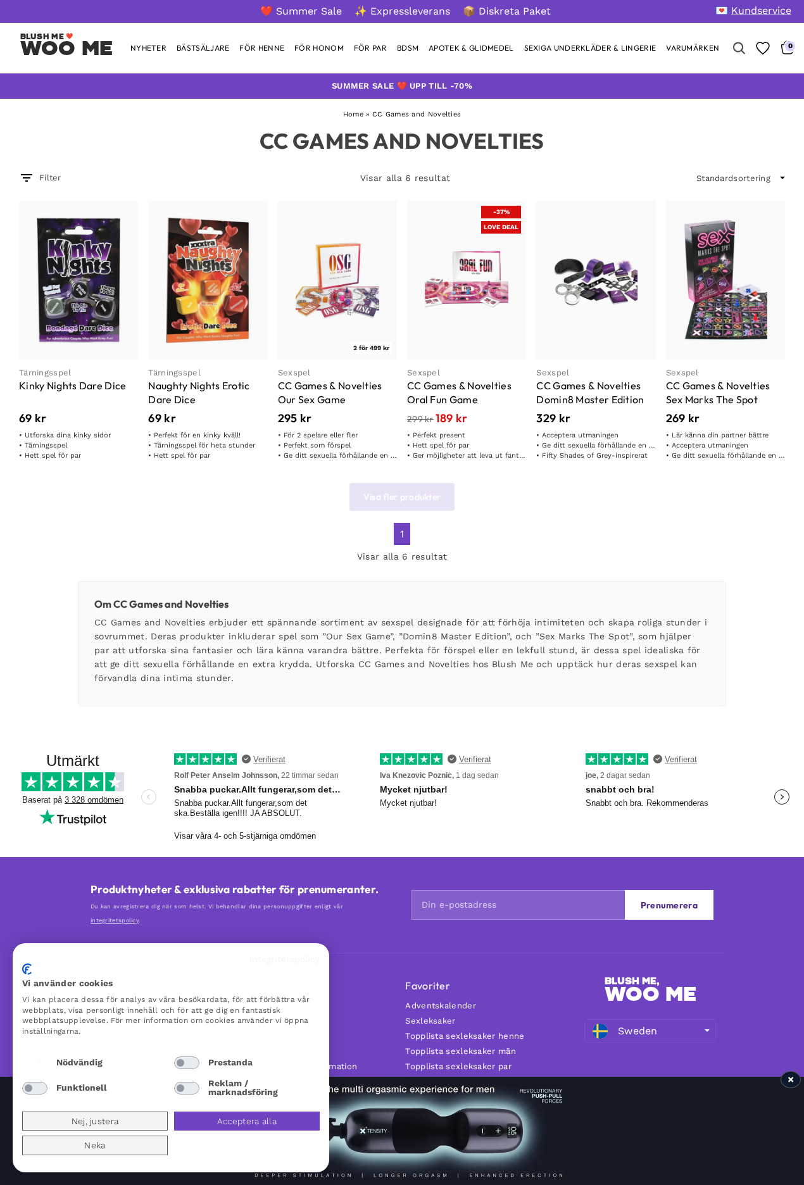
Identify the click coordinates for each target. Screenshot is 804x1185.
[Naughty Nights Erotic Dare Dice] (207, 280)
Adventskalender (440, 1005)
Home (353, 114)
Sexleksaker (430, 1020)
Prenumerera (669, 905)
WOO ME (650, 994)
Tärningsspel (45, 372)
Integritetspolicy (284, 959)
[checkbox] (34, 1062)
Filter (50, 177)
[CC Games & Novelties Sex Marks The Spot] (725, 280)
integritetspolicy (115, 920)
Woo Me (66, 48)
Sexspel (294, 372)
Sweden (638, 1031)
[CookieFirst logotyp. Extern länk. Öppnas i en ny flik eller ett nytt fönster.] (27, 969)
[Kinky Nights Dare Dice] (78, 280)
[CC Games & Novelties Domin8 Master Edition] (595, 280)
